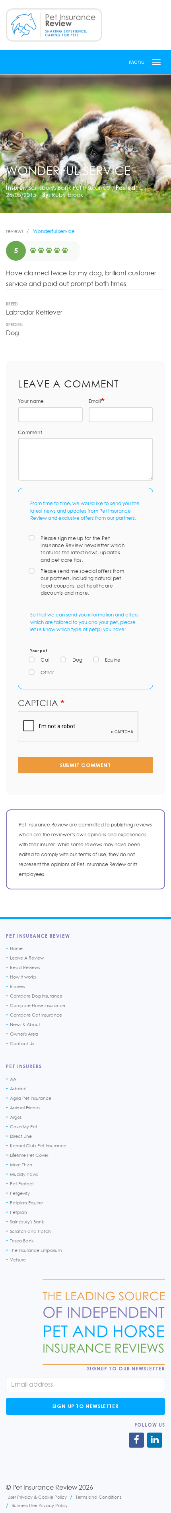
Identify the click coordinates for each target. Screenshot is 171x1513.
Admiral (18, 1088)
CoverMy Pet (23, 1127)
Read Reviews (25, 967)
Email (95, 401)
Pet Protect (22, 1184)
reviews (14, 231)
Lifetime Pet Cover (29, 1155)
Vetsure (18, 1260)
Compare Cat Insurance (36, 1015)
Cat (45, 660)
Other (47, 672)
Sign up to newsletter (85, 1406)
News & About (25, 1024)
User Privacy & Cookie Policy (37, 1497)
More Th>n (21, 1165)
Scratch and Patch (30, 1231)
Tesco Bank (22, 1241)
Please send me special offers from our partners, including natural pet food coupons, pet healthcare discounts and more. (82, 582)
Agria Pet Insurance (30, 1098)
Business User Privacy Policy (40, 1505)
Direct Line (21, 1136)
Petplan (18, 1212)
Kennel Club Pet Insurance (38, 1146)
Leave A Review (27, 958)
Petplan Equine (26, 1203)
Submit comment (85, 765)
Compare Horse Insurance (37, 1005)
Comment (30, 432)
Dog (77, 660)
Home (16, 948)
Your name (31, 401)
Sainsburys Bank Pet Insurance (69, 187)
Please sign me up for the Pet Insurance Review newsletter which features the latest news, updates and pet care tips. (82, 549)
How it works (23, 977)
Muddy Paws (24, 1174)
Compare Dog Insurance (36, 996)
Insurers (17, 986)
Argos (15, 1117)
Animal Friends (25, 1107)
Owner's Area (24, 1034)
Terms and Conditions (98, 1497)
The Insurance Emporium (36, 1250)
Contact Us (22, 1043)
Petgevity (20, 1193)
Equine (113, 660)
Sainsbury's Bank (27, 1222)
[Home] (54, 25)
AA (13, 1079)
